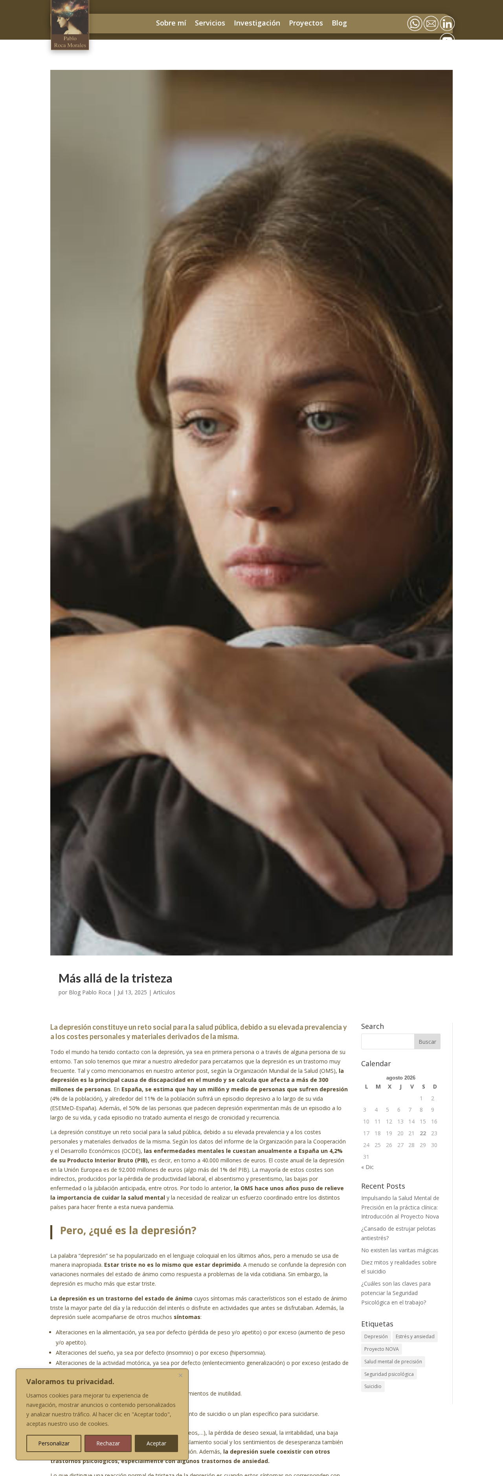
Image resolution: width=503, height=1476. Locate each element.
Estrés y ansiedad (415, 1336)
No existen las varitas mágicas (400, 1250)
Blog (339, 22)
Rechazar (108, 1443)
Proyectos (306, 22)
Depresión (376, 1336)
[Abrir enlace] (70, 44)
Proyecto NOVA (381, 1349)
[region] (102, 1414)
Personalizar (54, 1443)
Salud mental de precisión (393, 1361)
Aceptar (156, 1443)
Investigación (257, 22)
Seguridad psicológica (389, 1374)
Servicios (210, 22)
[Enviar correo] (431, 15)
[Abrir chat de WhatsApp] (414, 15)
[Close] (180, 1375)
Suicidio (373, 1386)
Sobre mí (171, 22)
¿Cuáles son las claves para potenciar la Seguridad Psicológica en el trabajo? (396, 1293)
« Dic (367, 1167)
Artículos (164, 992)
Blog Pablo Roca (90, 992)
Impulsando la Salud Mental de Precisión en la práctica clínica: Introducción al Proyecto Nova (400, 1207)
